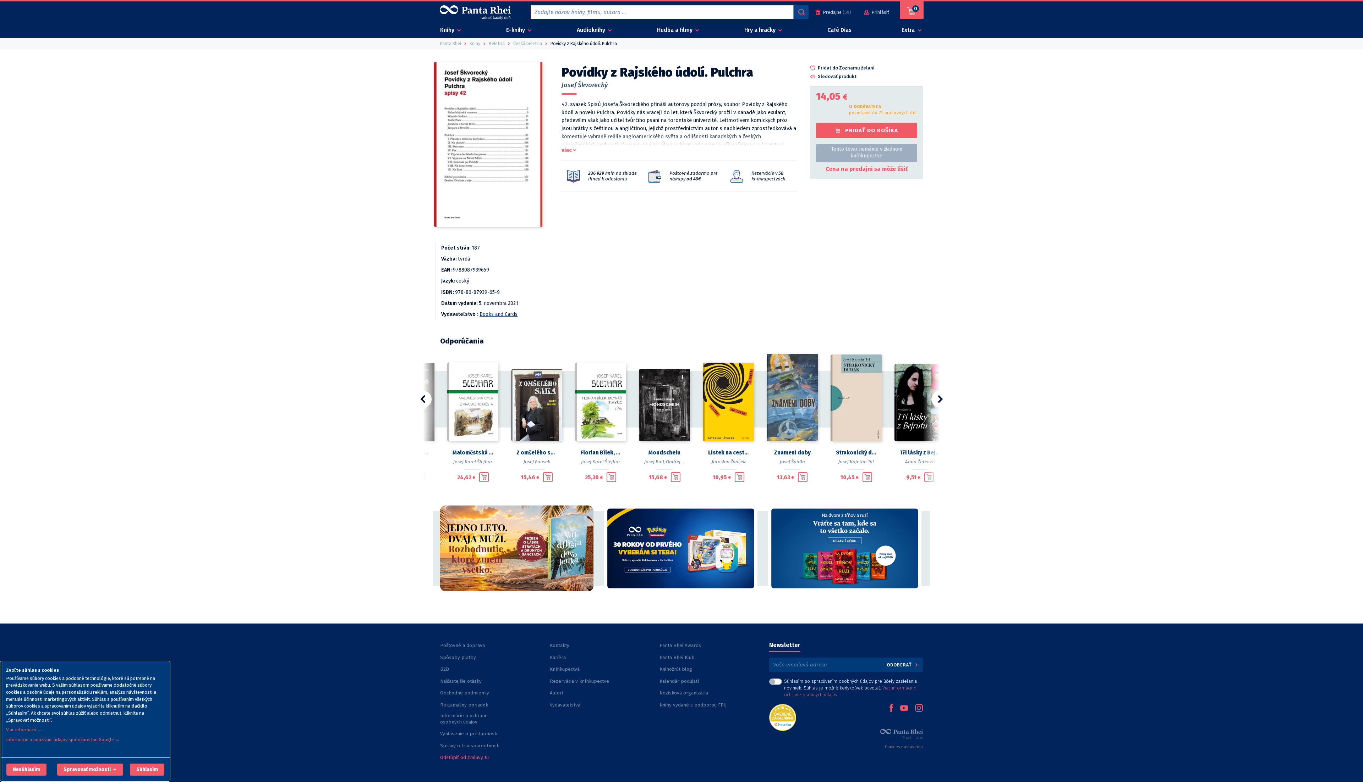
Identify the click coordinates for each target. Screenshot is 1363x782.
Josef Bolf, (654, 462)
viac (567, 150)
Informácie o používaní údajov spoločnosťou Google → (63, 739)
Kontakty (559, 645)
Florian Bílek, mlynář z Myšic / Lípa (600, 452)
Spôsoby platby (458, 657)
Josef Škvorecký (585, 85)
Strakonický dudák (856, 452)
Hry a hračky (760, 30)
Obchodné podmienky (464, 693)
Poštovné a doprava (462, 645)
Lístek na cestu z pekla (728, 452)
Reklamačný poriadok (464, 705)
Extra (909, 30)
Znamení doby (792, 452)
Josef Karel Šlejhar (472, 462)
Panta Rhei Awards (680, 645)
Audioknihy (592, 30)
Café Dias (839, 30)
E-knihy (516, 30)
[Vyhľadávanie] (801, 12)
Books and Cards (499, 314)
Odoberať (900, 665)
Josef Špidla (792, 462)
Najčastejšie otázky (461, 681)
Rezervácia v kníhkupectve (579, 681)
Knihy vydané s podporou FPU (693, 705)
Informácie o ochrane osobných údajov (464, 719)
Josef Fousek (537, 462)
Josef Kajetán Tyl (856, 462)
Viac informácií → (24, 729)
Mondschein (664, 452)
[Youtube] (904, 708)
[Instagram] (919, 708)
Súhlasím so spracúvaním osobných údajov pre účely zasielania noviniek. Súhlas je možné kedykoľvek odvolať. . (850, 687)
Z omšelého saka (536, 452)
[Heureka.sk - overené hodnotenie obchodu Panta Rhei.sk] (782, 717)
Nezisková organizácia (683, 693)
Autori (556, 693)
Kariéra (558, 657)
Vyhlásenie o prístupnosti (468, 734)
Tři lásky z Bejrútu (920, 452)
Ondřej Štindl (680, 462)
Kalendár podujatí (679, 681)
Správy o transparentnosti (470, 746)
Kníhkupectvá (565, 669)
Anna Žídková (920, 462)
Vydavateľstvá (565, 705)
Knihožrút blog (675, 669)
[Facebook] (891, 708)
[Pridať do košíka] (484, 477)
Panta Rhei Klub (677, 657)
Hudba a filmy (675, 30)
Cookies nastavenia (904, 746)
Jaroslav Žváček (728, 462)
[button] (26, 770)
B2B (444, 669)
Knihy (448, 30)
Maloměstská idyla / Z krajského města (473, 452)
